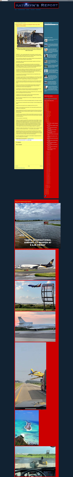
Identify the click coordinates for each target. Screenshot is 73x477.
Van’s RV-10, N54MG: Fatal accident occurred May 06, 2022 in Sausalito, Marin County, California (53, 66)
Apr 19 (48, 163)
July (47, 117)
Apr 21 (48, 160)
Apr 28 (48, 152)
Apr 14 (48, 169)
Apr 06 (48, 178)
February (47, 186)
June (47, 118)
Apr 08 (48, 176)
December (47, 111)
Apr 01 (48, 183)
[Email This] (27, 140)
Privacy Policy (33, 9)
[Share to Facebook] (30, 140)
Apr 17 (48, 165)
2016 (46, 110)
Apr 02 (48, 182)
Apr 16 (48, 166)
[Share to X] (29, 140)
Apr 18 (48, 164)
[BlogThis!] (28, 140)
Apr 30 (48, 122)
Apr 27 (48, 153)
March (47, 185)
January (47, 187)
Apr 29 (48, 151)
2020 (46, 105)
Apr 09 (48, 175)
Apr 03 (48, 181)
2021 (46, 104)
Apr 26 (48, 154)
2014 (46, 190)
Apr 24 (48, 157)
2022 (46, 103)
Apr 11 (48, 172)
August (47, 116)
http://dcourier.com (30, 138)
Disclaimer (27, 9)
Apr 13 (48, 170)
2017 (46, 109)
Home (15, 9)
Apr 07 (48, 177)
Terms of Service (38, 9)
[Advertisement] (36, 16)
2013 (46, 191)
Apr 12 (48, 171)
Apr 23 (48, 158)
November (47, 112)
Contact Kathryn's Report (21, 9)
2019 (46, 106)
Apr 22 (48, 159)
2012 (46, 192)
